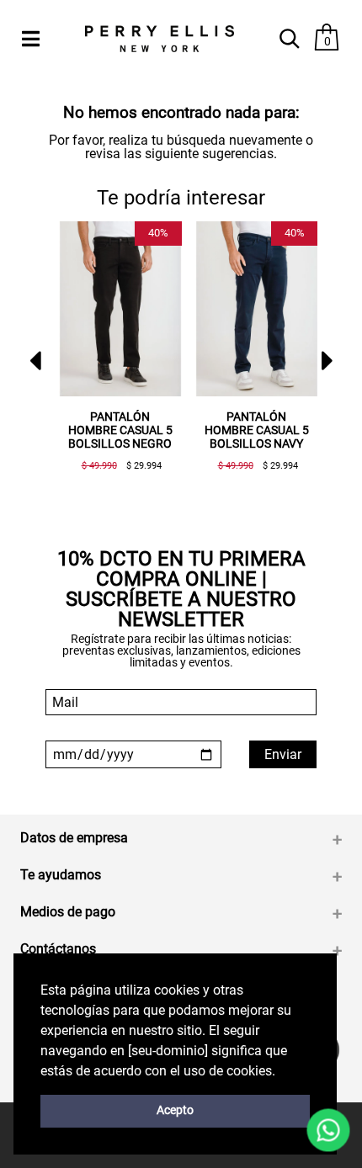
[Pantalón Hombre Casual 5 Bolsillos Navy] (256, 309)
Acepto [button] (175, 1110)
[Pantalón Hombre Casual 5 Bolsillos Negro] (120, 309)
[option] (113, 353)
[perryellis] (159, 39)
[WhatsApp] (328, 1130)
